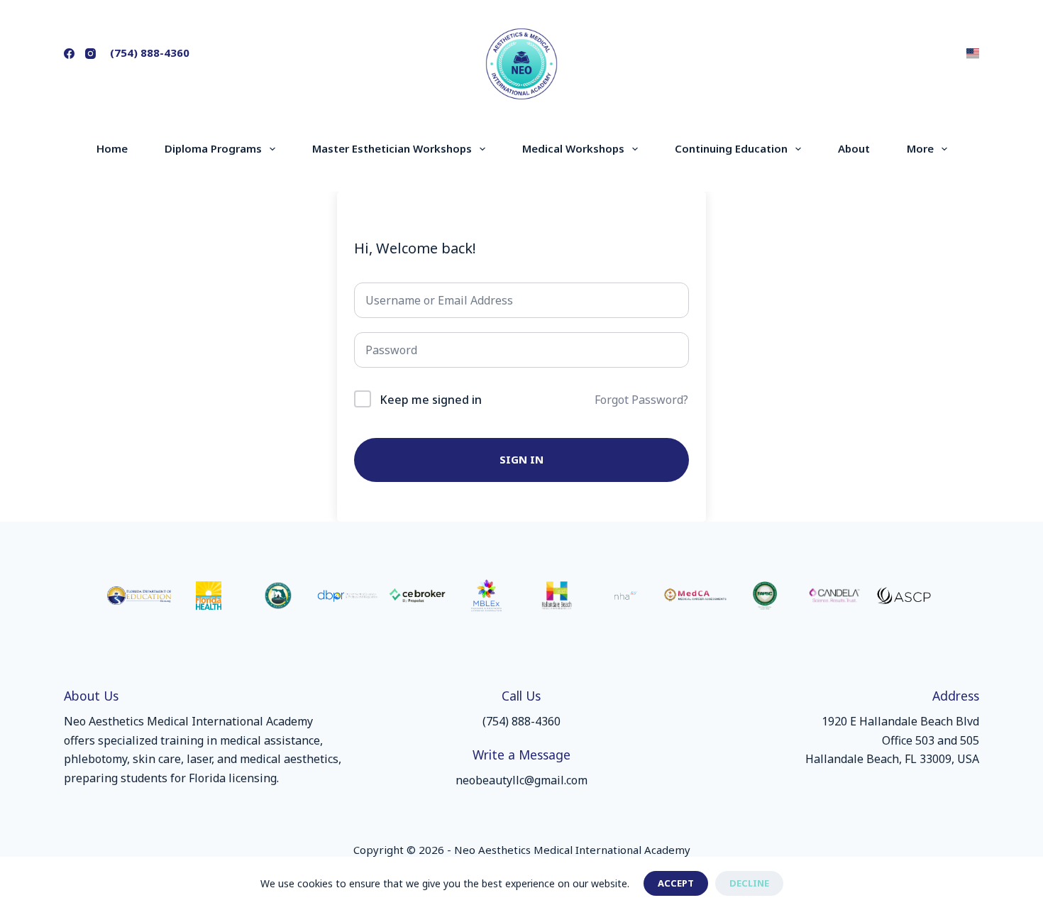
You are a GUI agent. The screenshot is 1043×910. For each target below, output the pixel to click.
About (854, 148)
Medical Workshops (573, 148)
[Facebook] (69, 53)
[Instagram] (90, 53)
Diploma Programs (213, 148)
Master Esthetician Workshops (392, 148)
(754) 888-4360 (149, 52)
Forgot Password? (641, 399)
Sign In (521, 459)
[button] (972, 53)
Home (112, 148)
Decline (749, 883)
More (920, 148)
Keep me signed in (431, 399)
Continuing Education (731, 148)
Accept (676, 883)
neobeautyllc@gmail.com (521, 780)
